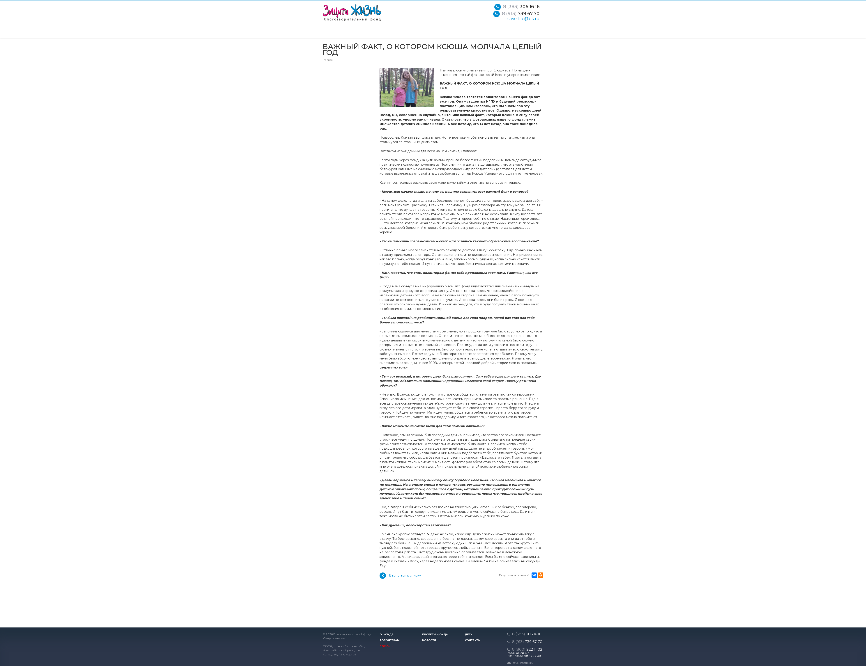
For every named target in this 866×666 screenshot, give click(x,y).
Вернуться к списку (405, 575)
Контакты (473, 640)
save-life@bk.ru (523, 18)
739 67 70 (520, 13)
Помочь (386, 646)
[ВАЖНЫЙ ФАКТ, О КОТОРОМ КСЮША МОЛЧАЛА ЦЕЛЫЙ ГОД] (407, 70)
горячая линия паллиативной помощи (524, 654)
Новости (429, 640)
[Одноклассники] (540, 575)
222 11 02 (527, 649)
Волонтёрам (390, 640)
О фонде (386, 634)
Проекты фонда (435, 634)
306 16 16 (521, 6)
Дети (468, 634)
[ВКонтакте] (534, 575)
